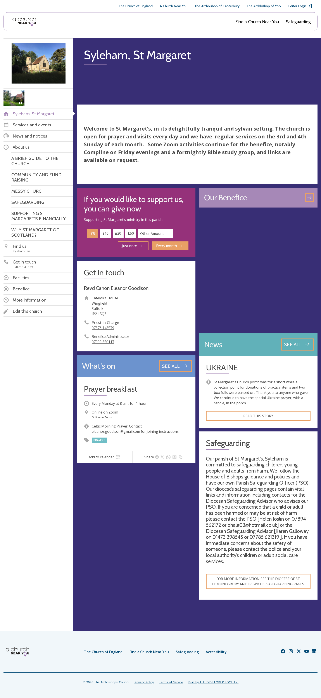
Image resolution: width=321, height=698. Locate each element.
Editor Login (297, 6)
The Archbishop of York (264, 6)
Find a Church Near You (257, 21)
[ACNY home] (24, 21)
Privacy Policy (144, 682)
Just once (129, 245)
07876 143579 (103, 327)
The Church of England (136, 6)
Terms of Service (171, 682)
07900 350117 (103, 341)
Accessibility (216, 651)
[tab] (104, 457)
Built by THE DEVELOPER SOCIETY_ (213, 682)
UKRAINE (222, 367)
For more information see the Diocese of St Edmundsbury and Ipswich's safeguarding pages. (258, 581)
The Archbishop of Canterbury (217, 6)
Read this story (258, 416)
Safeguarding (298, 21)
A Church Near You (173, 6)
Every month (166, 245)
